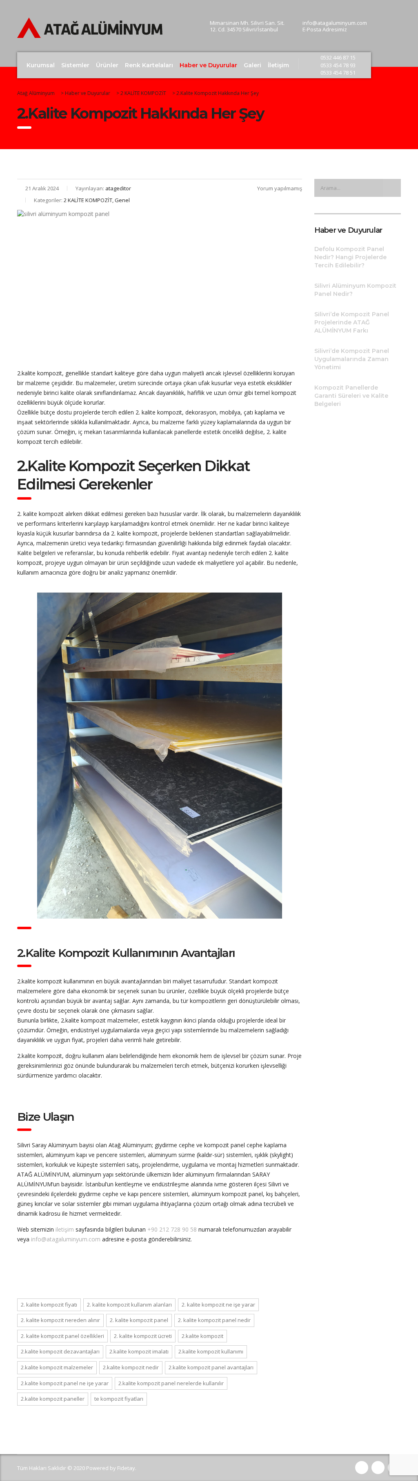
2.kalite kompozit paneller (52, 1398)
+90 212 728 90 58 (172, 1229)
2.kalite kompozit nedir (131, 1367)
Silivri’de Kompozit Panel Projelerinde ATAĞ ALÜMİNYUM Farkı (351, 322)
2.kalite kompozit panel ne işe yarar (65, 1383)
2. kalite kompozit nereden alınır (60, 1320)
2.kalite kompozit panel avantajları (211, 1367)
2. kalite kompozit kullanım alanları (129, 1304)
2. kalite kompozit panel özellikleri (62, 1336)
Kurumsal (41, 65)
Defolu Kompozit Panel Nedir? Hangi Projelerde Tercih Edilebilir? (350, 257)
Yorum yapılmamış (279, 188)
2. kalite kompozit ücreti (143, 1336)
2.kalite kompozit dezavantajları (60, 1351)
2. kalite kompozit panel (139, 1320)
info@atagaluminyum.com (65, 1239)
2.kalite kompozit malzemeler (57, 1367)
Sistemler (75, 65)
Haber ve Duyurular (208, 65)
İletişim (278, 65)
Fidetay (126, 1468)
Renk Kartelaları (149, 65)
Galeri (252, 65)
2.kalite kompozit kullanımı (210, 1351)
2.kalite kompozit (202, 1336)
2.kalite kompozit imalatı (139, 1351)
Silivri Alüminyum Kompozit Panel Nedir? (355, 290)
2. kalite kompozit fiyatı (49, 1304)
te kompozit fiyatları (118, 1398)
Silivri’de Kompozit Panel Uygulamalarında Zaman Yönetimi (351, 359)
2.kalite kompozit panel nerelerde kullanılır (171, 1383)
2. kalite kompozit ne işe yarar (218, 1304)
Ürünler (107, 65)
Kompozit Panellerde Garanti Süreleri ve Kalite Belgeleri (351, 396)
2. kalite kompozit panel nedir (214, 1320)
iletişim (65, 1229)
